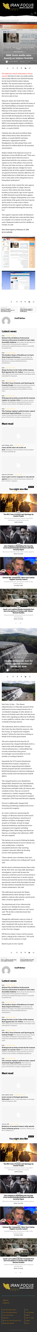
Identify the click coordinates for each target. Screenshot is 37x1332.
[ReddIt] (29, 68)
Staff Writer (14, 61)
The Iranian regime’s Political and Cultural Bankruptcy (26, 310)
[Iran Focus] (18, 6)
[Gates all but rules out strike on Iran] (18, 435)
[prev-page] (16, 623)
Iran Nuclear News (7, 474)
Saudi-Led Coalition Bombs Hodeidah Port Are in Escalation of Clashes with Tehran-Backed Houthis (18, 611)
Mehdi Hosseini (18, 554)
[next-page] (20, 623)
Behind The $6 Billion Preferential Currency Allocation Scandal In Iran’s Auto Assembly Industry (18, 340)
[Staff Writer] (7, 61)
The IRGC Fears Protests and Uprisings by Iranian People (18, 515)
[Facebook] (13, 68)
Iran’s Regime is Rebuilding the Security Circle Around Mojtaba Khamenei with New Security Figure (18, 548)
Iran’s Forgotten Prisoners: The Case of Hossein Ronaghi (7, 310)
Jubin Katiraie (18, 522)
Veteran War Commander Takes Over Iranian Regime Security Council (18, 578)
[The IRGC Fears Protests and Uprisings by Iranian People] (18, 503)
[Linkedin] (25, 68)
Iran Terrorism (7, 47)
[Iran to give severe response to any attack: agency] (18, 464)
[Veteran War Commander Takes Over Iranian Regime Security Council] (18, 566)
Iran (3, 335)
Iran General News (7, 445)
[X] (17, 68)
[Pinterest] (21, 68)
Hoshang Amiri (18, 585)
